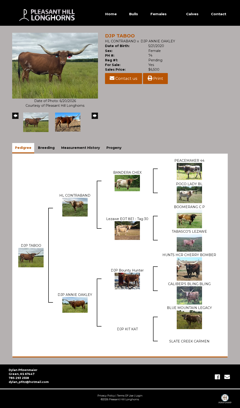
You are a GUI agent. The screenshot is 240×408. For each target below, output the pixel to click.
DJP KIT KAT (127, 329)
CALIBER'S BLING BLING (189, 284)
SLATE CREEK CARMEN (189, 341)
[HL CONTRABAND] (75, 207)
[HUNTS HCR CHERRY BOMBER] (189, 269)
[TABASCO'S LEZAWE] (189, 242)
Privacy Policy (106, 395)
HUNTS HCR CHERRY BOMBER (189, 255)
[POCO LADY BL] (189, 194)
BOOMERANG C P (189, 207)
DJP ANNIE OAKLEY (158, 41)
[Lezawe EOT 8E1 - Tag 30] (127, 230)
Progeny (113, 148)
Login (138, 395)
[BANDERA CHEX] (127, 183)
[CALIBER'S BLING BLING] (189, 295)
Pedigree (23, 148)
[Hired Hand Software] (224, 401)
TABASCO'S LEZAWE (189, 231)
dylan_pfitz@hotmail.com (29, 382)
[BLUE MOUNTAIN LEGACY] (189, 319)
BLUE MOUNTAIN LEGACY (189, 308)
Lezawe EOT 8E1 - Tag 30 (127, 219)
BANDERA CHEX (127, 172)
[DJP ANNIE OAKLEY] (75, 304)
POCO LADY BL (189, 184)
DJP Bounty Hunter (127, 270)
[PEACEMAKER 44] (189, 171)
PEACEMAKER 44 (189, 160)
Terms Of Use (125, 395)
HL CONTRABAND (121, 41)
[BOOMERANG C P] (189, 218)
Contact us (125, 78)
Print (157, 78)
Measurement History (80, 148)
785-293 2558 (19, 378)
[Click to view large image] (55, 65)
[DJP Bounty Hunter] (127, 281)
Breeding (46, 148)
